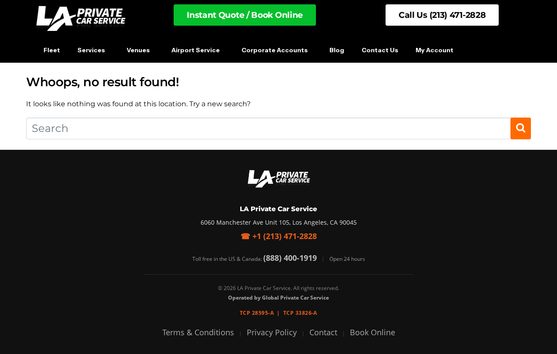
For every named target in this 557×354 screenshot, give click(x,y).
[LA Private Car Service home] (278, 179)
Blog (336, 50)
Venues (138, 50)
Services (91, 50)
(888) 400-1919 (290, 258)
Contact (323, 332)
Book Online (372, 332)
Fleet (52, 50)
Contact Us (380, 50)
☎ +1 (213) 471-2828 (279, 236)
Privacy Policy (272, 332)
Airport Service (195, 50)
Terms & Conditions (198, 332)
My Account (434, 50)
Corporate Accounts (275, 50)
